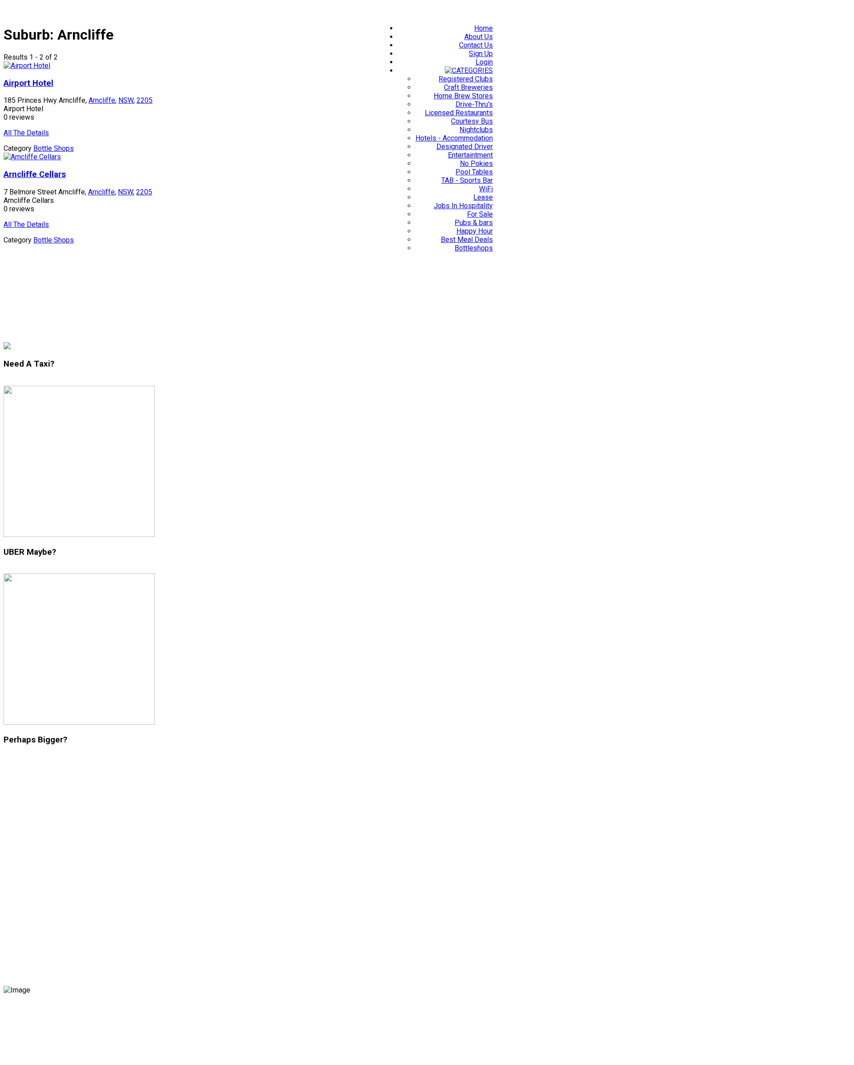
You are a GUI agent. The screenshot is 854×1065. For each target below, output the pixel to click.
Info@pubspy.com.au (42, 923)
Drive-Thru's (474, 104)
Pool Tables (474, 172)
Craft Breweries (468, 87)
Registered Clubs (466, 79)
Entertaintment (470, 155)
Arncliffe (102, 100)
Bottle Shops (53, 148)
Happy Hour (474, 231)
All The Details (26, 133)
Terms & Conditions (100, 1012)
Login (484, 62)
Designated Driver (464, 146)
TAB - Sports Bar (467, 180)
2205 (145, 100)
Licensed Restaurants (459, 113)
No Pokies (476, 163)
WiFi (486, 189)
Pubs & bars (474, 222)
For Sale (480, 214)
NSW (125, 100)
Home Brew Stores (463, 96)
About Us (478, 36)
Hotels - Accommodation (454, 138)
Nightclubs (476, 129)
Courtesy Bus (472, 121)
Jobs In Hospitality (463, 206)
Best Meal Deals (467, 239)
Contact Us (476, 45)
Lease (483, 197)
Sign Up (481, 53)
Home (483, 28)
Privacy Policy (29, 1012)
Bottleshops (474, 248)
